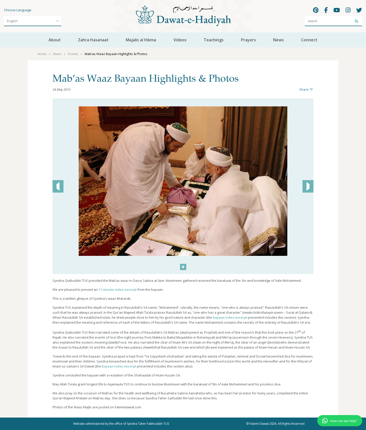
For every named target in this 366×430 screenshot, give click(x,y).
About (55, 40)
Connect (309, 40)
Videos (180, 40)
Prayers (248, 40)
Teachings (214, 40)
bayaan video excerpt (230, 317)
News (278, 40)
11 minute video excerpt (118, 289)
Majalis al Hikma (141, 40)
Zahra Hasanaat (93, 40)
